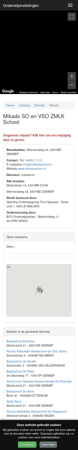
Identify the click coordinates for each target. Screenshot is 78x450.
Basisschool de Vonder (21, 361)
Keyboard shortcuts (28, 92)
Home (10, 105)
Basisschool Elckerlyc (20, 341)
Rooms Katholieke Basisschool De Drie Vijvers (36, 351)
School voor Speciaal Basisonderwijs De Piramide (39, 381)
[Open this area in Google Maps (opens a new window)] (8, 91)
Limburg (24, 105)
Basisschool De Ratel (20, 371)
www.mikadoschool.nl (32, 168)
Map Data (45, 92)
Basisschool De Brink (20, 391)
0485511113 (33, 160)
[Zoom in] (72, 76)
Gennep (39, 105)
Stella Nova (13, 401)
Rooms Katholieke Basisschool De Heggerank (36, 411)
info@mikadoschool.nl (37, 164)
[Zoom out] (72, 85)
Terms (55, 92)
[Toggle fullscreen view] (72, 17)
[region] (39, 52)
